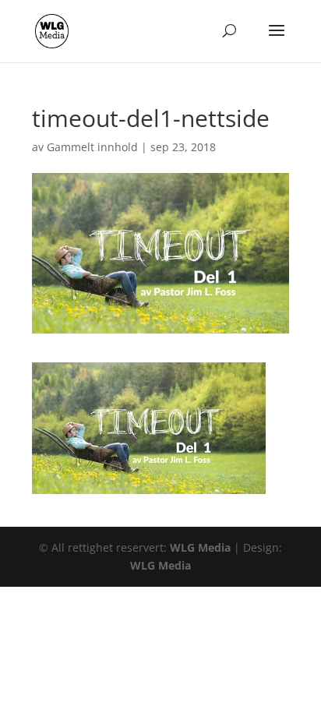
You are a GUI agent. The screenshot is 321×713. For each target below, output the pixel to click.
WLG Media (200, 547)
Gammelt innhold (92, 146)
